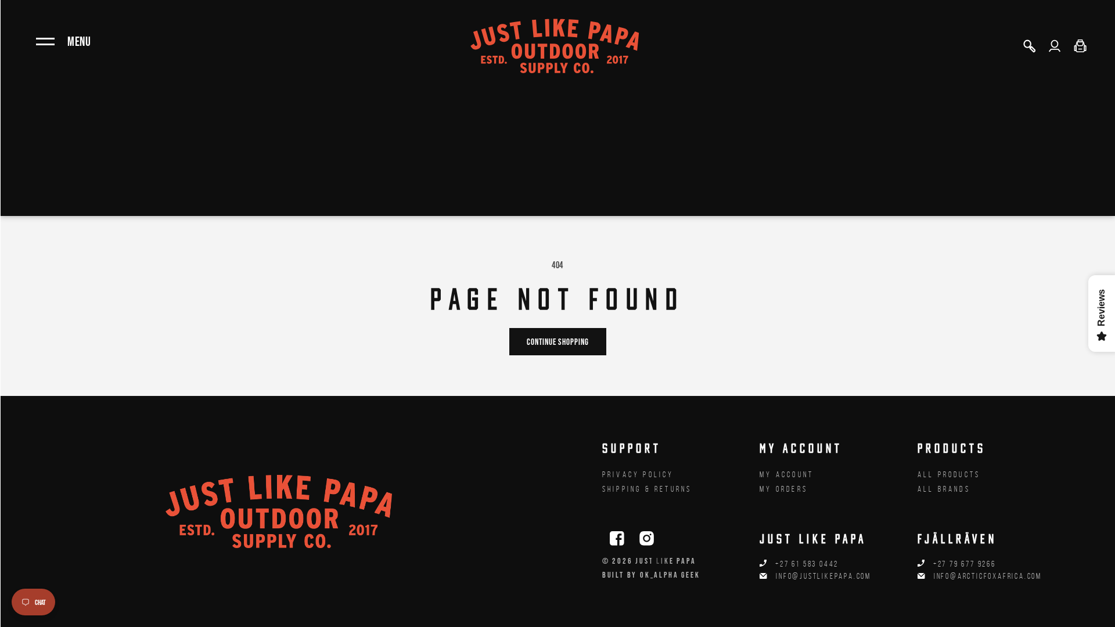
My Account (787, 474)
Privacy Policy (638, 474)
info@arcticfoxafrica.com (988, 576)
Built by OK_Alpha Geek (651, 574)
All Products (949, 474)
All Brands (944, 489)
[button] (1029, 46)
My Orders (784, 489)
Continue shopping (558, 342)
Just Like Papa (665, 560)
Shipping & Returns (647, 489)
